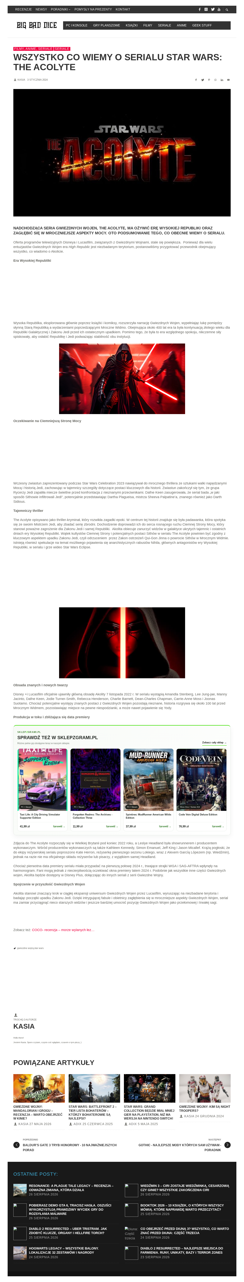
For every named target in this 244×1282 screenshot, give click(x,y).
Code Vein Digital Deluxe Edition (198, 814)
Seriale (62, 48)
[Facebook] (199, 9)
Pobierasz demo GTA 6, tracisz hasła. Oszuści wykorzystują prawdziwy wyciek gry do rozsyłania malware (70, 1210)
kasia (21, 79)
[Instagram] (206, 9)
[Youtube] (219, 9)
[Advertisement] (122, 294)
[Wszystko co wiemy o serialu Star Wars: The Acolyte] (122, 152)
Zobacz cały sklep (214, 742)
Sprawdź (59, 826)
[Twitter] (212, 9)
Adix (78, 1124)
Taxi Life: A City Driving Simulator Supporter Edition (40, 816)
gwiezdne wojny (25, 948)
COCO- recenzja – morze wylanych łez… (63, 930)
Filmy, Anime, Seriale (33, 48)
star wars (39, 948)
